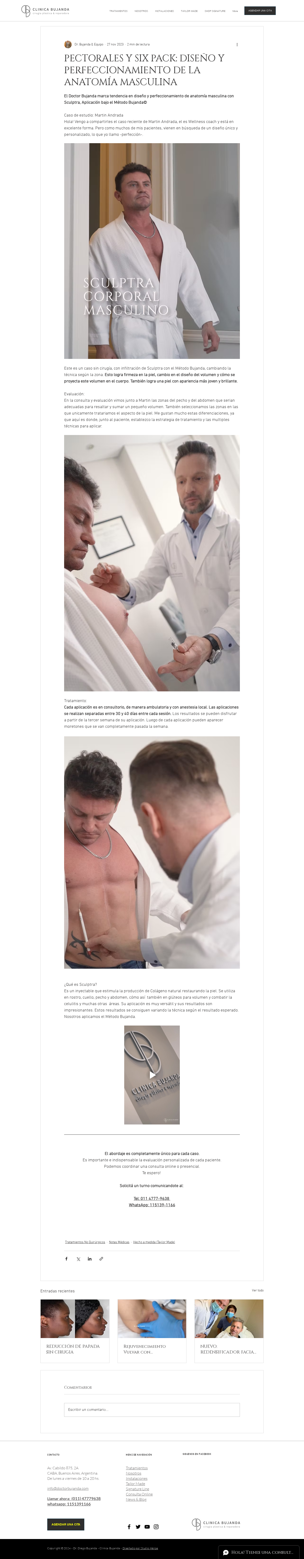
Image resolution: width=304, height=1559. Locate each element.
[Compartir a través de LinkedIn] (89, 1258)
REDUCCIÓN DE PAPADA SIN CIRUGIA (73, 1349)
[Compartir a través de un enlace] (101, 1258)
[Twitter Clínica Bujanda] (138, 1527)
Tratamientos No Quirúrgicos (85, 1242)
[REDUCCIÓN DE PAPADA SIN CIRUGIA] (75, 1319)
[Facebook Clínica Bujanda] (129, 1527)
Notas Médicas (119, 1242)
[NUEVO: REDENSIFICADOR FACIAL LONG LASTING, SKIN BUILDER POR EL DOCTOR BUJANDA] (229, 1319)
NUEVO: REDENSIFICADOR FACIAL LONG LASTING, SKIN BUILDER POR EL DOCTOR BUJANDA (228, 1349)
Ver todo (258, 1291)
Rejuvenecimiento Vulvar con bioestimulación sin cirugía (147, 1349)
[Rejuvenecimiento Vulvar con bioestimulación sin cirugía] (152, 1319)
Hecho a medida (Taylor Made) (154, 1242)
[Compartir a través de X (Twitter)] (78, 1258)
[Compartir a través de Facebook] (66, 1258)
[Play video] (152, 1075)
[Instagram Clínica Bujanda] (156, 1527)
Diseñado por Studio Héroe (140, 1548)
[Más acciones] (237, 44)
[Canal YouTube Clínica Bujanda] (147, 1527)
